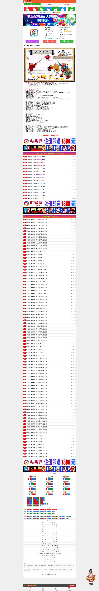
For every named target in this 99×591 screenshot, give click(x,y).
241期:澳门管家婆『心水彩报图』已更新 (35, 379)
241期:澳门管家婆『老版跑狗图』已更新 (35, 326)
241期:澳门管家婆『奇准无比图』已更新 (35, 432)
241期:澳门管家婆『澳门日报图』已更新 (35, 412)
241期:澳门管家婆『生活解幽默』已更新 (35, 222)
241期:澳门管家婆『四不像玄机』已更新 (35, 275)
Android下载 (33, 41)
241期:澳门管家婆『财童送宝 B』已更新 (35, 424)
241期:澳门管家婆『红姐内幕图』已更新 (35, 361)
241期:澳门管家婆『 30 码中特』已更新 (35, 293)
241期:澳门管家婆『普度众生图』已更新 (35, 438)
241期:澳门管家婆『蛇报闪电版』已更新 (35, 397)
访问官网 (67, 41)
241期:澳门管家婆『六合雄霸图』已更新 (35, 430)
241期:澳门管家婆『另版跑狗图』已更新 (35, 287)
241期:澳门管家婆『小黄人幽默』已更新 (35, 323)
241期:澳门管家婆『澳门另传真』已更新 (35, 240)
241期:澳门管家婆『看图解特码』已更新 (35, 219)
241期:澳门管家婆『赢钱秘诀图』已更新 (35, 450)
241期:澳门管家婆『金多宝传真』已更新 (35, 311)
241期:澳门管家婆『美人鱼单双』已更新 (35, 346)
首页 (30, 590)
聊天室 (56, 590)
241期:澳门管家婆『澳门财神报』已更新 (35, 237)
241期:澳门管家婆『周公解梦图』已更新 (35, 317)
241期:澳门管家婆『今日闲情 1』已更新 (35, 290)
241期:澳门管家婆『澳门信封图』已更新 (35, 409)
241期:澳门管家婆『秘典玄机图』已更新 (35, 228)
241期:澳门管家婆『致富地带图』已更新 (35, 453)
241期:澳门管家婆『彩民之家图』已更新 (35, 441)
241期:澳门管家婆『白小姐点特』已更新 (35, 355)
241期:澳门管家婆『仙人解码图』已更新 (35, 243)
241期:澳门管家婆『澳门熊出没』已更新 (35, 364)
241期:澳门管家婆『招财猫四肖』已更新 (35, 373)
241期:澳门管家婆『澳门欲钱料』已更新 (35, 382)
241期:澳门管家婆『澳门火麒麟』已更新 (35, 343)
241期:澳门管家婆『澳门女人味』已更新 (35, 299)
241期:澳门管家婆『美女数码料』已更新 (35, 435)
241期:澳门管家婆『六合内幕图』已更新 (35, 418)
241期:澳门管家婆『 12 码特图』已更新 (35, 269)
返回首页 (73, 2)
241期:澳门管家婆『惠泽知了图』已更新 (35, 388)
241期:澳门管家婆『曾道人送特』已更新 (35, 358)
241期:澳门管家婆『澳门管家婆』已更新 (35, 257)
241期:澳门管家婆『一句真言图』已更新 (35, 305)
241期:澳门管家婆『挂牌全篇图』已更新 (35, 370)
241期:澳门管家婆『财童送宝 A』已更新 (35, 421)
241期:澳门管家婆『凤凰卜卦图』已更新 (35, 352)
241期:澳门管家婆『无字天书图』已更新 (35, 340)
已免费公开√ (33, 585)
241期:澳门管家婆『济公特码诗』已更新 (35, 225)
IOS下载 (50, 41)
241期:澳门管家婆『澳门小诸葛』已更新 (35, 447)
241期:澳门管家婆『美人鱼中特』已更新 (35, 296)
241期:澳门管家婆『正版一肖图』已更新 (35, 278)
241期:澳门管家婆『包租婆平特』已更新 (35, 349)
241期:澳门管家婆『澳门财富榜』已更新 (35, 415)
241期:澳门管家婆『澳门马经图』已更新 (35, 335)
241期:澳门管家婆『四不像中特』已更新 (35, 249)
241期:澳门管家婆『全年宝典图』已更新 (35, 231)
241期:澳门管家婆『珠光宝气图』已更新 (35, 403)
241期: (28, 585)
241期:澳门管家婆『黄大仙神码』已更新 (35, 400)
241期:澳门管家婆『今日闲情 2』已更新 (35, 281)
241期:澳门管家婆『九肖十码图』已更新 (35, 272)
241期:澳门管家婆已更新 (34, 156)
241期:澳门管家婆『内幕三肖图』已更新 (35, 320)
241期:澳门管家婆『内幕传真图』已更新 (35, 266)
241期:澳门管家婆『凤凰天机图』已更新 (35, 314)
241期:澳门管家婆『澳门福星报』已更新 (35, 391)
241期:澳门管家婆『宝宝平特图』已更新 (35, 332)
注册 (43, 590)
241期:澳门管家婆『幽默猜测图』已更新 (35, 302)
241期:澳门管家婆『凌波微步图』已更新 (35, 376)
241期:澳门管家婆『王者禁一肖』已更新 (35, 406)
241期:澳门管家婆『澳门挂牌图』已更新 (35, 260)
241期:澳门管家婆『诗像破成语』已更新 (35, 329)
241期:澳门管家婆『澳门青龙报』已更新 (35, 254)
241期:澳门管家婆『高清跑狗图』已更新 (35, 284)
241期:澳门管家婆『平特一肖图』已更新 (35, 246)
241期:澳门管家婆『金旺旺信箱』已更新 (35, 394)
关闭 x (90, 584)
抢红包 (69, 590)
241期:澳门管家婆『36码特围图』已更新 (35, 308)
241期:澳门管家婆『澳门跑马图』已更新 (35, 263)
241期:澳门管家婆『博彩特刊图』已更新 (35, 427)
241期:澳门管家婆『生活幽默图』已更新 (35, 367)
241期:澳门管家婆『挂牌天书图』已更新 (35, 338)
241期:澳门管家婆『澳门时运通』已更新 (35, 444)
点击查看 (72, 585)
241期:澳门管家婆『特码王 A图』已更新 (35, 251)
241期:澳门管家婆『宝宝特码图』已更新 (35, 234)
